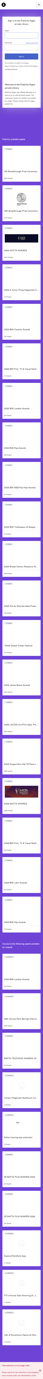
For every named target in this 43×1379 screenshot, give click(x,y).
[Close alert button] (40, 1370)
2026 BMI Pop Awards (15, 922)
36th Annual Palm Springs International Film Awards (22, 1018)
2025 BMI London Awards (16, 408)
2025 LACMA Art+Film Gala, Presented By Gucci (22, 724)
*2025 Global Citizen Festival (18, 645)
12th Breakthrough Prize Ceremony (21, 211)
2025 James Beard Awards (17, 685)
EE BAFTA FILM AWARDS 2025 (19, 1177)
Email (7, 31)
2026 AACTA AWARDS (15, 803)
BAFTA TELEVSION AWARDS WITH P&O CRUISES (22, 1058)
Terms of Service (12, 69)
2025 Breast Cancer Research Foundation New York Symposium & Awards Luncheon (22, 566)
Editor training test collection (18, 1137)
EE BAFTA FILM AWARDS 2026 (19, 1216)
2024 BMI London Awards (16, 979)
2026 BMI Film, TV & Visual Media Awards (22, 843)
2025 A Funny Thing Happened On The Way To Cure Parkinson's (22, 290)
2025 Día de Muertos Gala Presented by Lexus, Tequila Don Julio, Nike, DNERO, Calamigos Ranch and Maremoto (22, 606)
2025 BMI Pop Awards (15, 448)
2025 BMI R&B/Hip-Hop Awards (20, 487)
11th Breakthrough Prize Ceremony (20, 171)
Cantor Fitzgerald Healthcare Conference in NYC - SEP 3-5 (22, 1097)
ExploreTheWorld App (15, 1256)
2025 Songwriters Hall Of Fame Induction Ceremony (22, 764)
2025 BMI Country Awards (17, 329)
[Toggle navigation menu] (38, 4)
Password (8, 43)
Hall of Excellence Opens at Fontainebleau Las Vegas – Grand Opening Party (22, 1335)
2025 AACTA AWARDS (15, 250)
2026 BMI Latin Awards (15, 882)
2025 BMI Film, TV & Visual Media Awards (22, 369)
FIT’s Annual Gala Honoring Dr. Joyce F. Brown (22, 1295)
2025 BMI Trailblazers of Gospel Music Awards (22, 527)
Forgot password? (32, 43)
